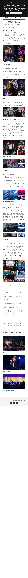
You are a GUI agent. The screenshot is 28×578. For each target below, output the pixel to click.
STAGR (6, 285)
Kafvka (23, 322)
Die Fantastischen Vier (17, 322)
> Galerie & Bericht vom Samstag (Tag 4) (11, 301)
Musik (17, 320)
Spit (11, 325)
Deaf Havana (11, 322)
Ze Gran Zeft (14, 325)
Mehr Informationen (16, 13)
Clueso (4, 353)
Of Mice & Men (17, 324)
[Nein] (26, 8)
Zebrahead (19, 325)
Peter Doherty (6, 372)
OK (7, 13)
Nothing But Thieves (10, 324)
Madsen (5, 324)
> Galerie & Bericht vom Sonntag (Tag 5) (11, 307)
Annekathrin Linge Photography (18, 399)
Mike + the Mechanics (8, 391)
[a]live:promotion (20, 284)
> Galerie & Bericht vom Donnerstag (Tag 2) (12, 296)
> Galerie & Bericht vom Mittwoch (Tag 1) (11, 291)
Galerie (14, 320)
